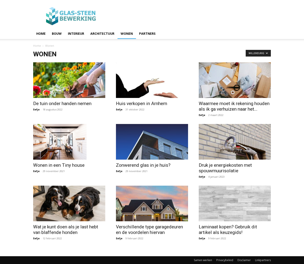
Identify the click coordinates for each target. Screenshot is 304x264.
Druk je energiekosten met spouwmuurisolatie (225, 167)
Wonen (127, 33)
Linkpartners (263, 260)
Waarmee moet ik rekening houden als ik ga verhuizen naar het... (234, 106)
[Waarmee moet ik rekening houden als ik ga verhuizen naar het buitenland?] (235, 80)
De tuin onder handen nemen (62, 103)
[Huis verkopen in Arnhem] (152, 80)
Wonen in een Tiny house (59, 165)
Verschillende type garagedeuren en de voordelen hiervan (149, 229)
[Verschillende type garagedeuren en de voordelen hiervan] (152, 203)
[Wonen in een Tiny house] (69, 142)
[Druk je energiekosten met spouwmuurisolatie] (235, 142)
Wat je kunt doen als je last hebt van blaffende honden (65, 229)
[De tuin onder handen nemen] (69, 80)
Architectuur (102, 33)
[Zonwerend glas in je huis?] (152, 142)
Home (41, 33)
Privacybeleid (224, 260)
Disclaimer (244, 260)
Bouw (57, 33)
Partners (147, 33)
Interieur (76, 33)
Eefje (36, 109)
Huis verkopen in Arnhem (141, 103)
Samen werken (203, 260)
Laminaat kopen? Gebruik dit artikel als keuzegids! (228, 229)
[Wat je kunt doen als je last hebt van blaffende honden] (69, 203)
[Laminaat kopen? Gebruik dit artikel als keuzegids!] (235, 203)
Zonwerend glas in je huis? (143, 165)
